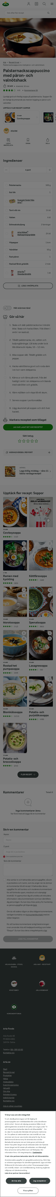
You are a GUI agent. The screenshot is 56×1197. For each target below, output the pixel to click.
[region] (28, 1154)
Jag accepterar (39, 1181)
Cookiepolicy (37, 1152)
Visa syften (28, 1190)
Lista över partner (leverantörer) (17, 1173)
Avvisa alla (16, 1181)
